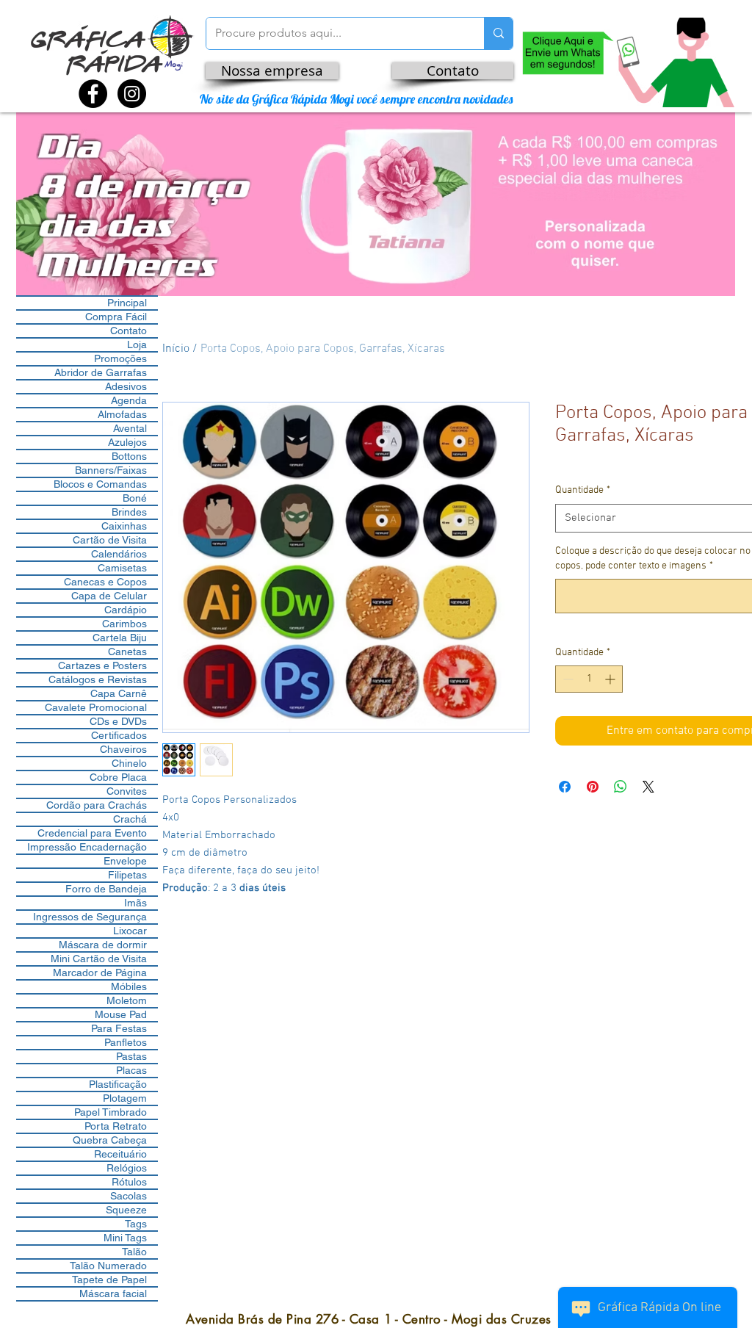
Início (175, 349)
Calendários (119, 554)
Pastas (131, 1056)
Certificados (119, 735)
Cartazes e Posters (102, 665)
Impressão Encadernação (87, 847)
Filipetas (127, 875)
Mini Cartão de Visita (99, 958)
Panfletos (125, 1042)
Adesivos (126, 386)
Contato (128, 330)
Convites (126, 791)
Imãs (135, 903)
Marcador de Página (100, 972)
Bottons (129, 456)
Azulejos (127, 442)
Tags (136, 1224)
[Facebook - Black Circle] (93, 93)
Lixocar (130, 931)
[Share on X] (648, 786)
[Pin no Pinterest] (592, 786)
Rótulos (129, 1182)
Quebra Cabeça (110, 1140)
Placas (131, 1070)
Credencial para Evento (92, 833)
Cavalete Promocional (96, 707)
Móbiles (129, 986)
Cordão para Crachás (96, 805)
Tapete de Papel (109, 1279)
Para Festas (119, 1028)
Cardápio (125, 610)
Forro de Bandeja (106, 889)
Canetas (127, 651)
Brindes (129, 512)
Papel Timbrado (110, 1112)
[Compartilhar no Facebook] (565, 786)
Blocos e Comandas (100, 484)
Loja (137, 344)
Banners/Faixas (111, 470)
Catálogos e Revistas (97, 679)
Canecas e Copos (105, 582)
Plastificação (118, 1084)
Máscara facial (113, 1293)
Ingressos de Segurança (90, 917)
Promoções (120, 358)
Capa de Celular (109, 596)
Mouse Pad (121, 1014)
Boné (135, 498)
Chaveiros (123, 749)
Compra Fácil (116, 316)
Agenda (129, 400)
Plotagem (125, 1098)
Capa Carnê (118, 693)
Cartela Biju (120, 637)
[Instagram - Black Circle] (132, 93)
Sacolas (128, 1196)
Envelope (125, 861)
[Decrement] (566, 679)
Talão (134, 1251)
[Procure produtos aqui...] (498, 33)
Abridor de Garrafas (100, 372)
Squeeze (126, 1210)
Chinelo (129, 763)
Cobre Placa (118, 777)
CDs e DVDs (118, 721)
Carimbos (124, 623)
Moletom (126, 1000)
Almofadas (122, 414)
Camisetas (122, 568)
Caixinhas (124, 526)
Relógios (126, 1168)
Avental (130, 428)
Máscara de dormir (103, 944)
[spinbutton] (589, 679)
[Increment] (611, 679)
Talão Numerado (108, 1265)
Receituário (120, 1154)
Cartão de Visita (110, 540)
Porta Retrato (115, 1126)
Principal (127, 302)
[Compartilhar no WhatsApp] (620, 786)
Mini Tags (125, 1238)
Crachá (130, 819)
